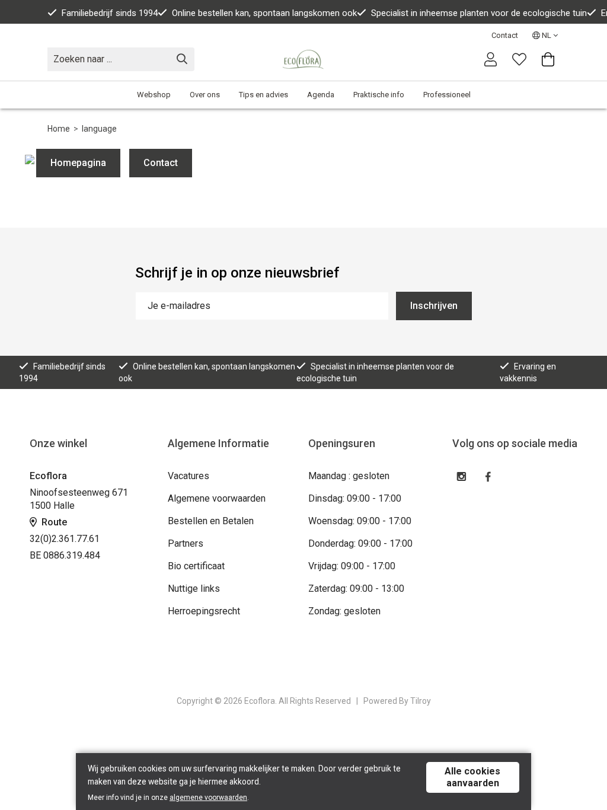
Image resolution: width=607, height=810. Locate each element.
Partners (185, 543)
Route (53, 522)
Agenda (320, 94)
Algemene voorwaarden (217, 498)
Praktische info (378, 94)
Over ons (205, 94)
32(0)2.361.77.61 (65, 538)
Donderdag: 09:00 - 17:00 (360, 543)
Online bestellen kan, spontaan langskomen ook (264, 13)
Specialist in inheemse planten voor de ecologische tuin (479, 13)
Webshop (154, 94)
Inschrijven (434, 305)
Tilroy (420, 701)
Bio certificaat (196, 566)
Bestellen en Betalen (211, 521)
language (99, 128)
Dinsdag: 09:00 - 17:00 (354, 498)
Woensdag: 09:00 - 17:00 (359, 521)
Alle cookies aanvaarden (472, 777)
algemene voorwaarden (208, 797)
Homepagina (78, 162)
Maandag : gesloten (348, 475)
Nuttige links (194, 588)
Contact (504, 35)
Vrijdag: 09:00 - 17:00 (351, 566)
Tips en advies (263, 94)
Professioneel (447, 94)
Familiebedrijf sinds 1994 (110, 13)
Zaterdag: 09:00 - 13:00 (356, 588)
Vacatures (188, 475)
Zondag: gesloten (344, 611)
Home (58, 128)
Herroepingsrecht (204, 611)
